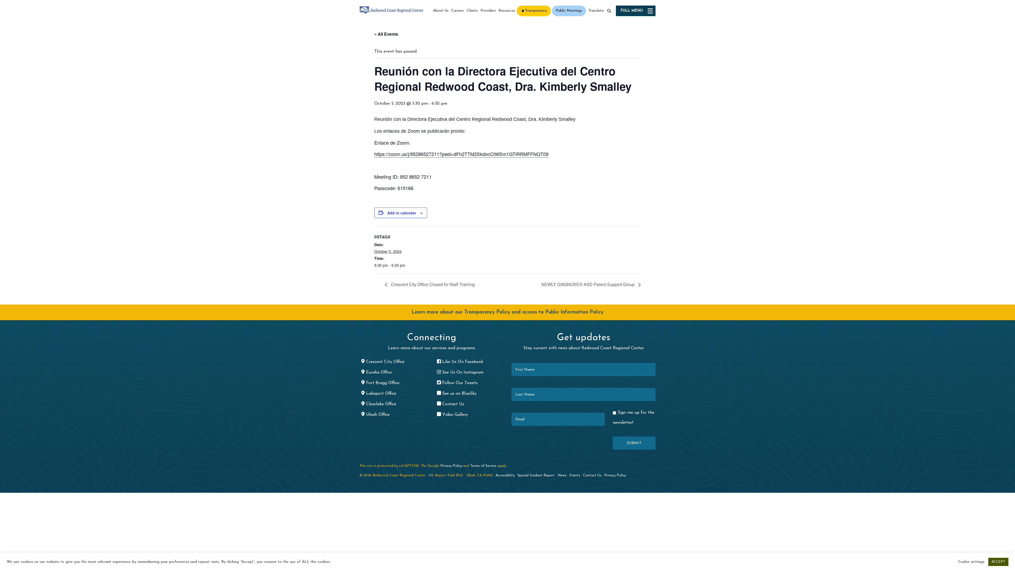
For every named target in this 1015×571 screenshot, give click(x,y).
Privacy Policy (451, 466)
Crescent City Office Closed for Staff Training (432, 284)
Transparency (536, 11)
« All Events (386, 34)
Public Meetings (569, 11)
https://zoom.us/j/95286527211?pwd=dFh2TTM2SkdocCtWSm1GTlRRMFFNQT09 (461, 153)
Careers (457, 11)
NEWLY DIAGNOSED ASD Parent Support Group (588, 284)
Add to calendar (401, 212)
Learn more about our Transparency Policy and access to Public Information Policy (507, 312)
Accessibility (505, 475)
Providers (488, 11)
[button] (609, 11)
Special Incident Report (536, 475)
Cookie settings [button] (971, 562)
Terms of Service (483, 466)
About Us (441, 11)
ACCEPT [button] (998, 562)
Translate (596, 11)
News (562, 475)
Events (574, 475)
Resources (507, 11)
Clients (472, 11)
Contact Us (592, 475)
